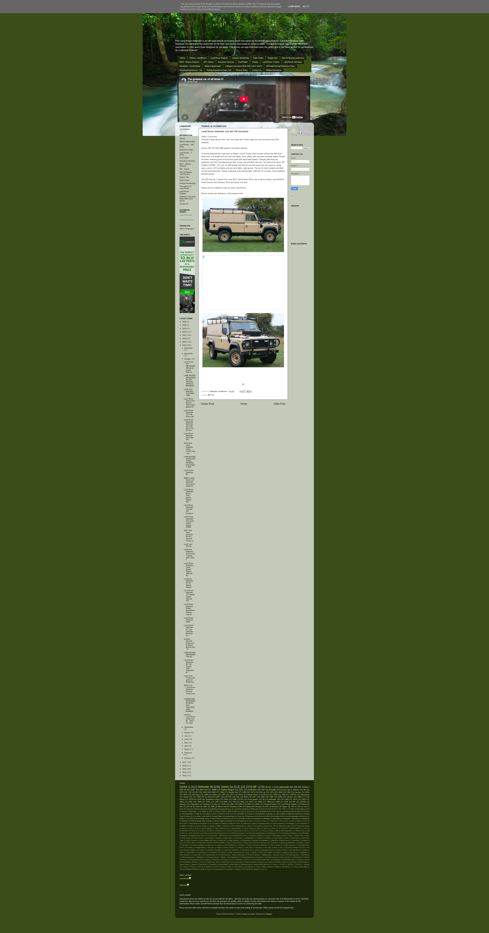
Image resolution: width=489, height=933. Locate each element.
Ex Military (295, 790)
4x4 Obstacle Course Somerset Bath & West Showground (208, 833)
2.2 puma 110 (237, 830)
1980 (284, 795)
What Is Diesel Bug (187, 142)
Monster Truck (228, 826)
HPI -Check (208, 62)
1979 (253, 792)
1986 (269, 802)
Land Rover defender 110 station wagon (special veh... (189, 596)
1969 (244, 792)
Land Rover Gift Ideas (293, 62)
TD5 (190, 792)
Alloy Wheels (194, 823)
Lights (181, 852)
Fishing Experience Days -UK (219, 70)
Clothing (223, 823)
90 (242, 799)
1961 (242, 802)
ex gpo (209, 869)
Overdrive (276, 816)
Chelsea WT (222, 840)
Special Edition (233, 864)
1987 (205, 807)
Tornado (222, 867)
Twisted (229, 821)
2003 (286, 802)
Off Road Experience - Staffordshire (193, 857)
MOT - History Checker (189, 62)
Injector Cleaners (229, 847)
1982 (271, 797)
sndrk (252, 914)
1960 (190, 802)
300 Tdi (211, 395)
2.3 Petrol (272, 821)
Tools (303, 816)
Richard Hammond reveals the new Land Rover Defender (263, 862)
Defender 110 (254, 789)
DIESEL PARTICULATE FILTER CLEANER (211, 842)
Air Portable (209, 838)
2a (230, 819)
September (188, 727)
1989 (199, 802)
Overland (185, 821)
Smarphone (212, 864)
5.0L (245, 835)
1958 (213, 792)
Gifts (237, 797)
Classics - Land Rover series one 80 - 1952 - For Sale (189, 719)
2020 (184, 339)
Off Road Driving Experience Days (280, 66)
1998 (277, 802)
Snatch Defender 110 (221, 828)
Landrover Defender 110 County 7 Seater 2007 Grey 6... (189, 555)
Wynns (265, 828)
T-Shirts (274, 864)
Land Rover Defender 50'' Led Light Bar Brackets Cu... (188, 630)
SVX (190, 828)
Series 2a (227, 786)
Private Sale (201, 821)
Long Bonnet (202, 852)
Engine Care (210, 845)
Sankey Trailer (184, 864)
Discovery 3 (275, 842)
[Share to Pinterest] (250, 391)
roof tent (248, 869)
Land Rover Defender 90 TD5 (294, 847)
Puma (263, 809)
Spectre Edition (236, 828)
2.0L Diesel (217, 830)
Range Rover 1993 (213, 862)
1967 (223, 795)
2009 (225, 819)
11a (215, 804)
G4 (308, 809)
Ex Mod (208, 797)
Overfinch (225, 859)
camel (202, 869)
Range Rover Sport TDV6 (286, 826)
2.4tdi (198, 816)
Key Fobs (268, 847)
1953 (217, 811)
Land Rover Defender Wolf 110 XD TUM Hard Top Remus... (188, 425)
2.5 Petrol (270, 830)
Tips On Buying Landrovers (293, 58)
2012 (242, 811)
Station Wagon (227, 789)
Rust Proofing (303, 862)
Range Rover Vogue (303, 826)
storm (263, 869)
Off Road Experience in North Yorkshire (277, 857)
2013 (184, 776)
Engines (219, 845)
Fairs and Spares (278, 823)
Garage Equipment (289, 845)
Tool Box (208, 867)
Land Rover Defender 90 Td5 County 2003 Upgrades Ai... (189, 666)
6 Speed (252, 835)
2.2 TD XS (227, 830)
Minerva (275, 807)
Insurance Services (226, 62)
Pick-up (262, 792)
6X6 (284, 835)
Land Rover (184, 879)
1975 (295, 799)
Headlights (183, 826)
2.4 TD (255, 830)
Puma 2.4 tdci (212, 821)
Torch (215, 867)
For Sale (276, 811)
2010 (181, 809)
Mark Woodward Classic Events (239, 852)
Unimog (251, 828)
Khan (275, 847)
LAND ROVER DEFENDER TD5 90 (189, 655)
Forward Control (270, 804)
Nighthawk (304, 852)
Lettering (304, 850)
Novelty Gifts (196, 855)
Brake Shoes (295, 838)
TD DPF (282, 864)
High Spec (210, 847)
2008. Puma (216, 819)
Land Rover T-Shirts (271, 62)
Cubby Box (295, 840)
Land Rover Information (214, 850)
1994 (208, 802)
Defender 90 (205, 786)
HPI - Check (184, 169)
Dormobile (185, 845)
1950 (304, 799)
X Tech (295, 867)
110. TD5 (282, 809)
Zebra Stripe (303, 867)
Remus (184, 828)
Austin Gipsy (238, 838)
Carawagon (256, 819)
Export (205, 809)
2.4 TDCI (291, 809)
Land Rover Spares (289, 804)
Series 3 (185, 786)
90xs (185, 823)
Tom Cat (200, 867)
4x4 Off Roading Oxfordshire (288, 833)
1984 (299, 797)
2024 (184, 325)
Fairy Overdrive (275, 845)
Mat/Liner (306, 819)
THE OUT (290, 864)
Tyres (258, 867)
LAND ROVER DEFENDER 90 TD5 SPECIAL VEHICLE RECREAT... (189, 381)
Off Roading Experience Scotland (199, 859)
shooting (256, 869)
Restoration (294, 816)
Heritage (266, 819)
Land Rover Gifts (288, 811)
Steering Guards (246, 864)
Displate (300, 842)
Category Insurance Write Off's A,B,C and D (243, 66)
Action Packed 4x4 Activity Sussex (192, 838)
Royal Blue (292, 862)
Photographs (276, 859)
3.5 (233, 814)
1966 (222, 792)
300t (308, 830)
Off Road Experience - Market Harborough (231, 855)
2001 (226, 802)
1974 (272, 792)
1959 (286, 799)
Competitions (264, 840)
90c (302, 835)
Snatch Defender (206, 828)
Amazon (183, 804)
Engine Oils (272, 58)
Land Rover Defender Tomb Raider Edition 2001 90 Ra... (188, 569)
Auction (298, 792)
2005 (277, 830)
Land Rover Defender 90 (188, 472)
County (283, 790)
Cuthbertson (246, 823)
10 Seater (250, 821)
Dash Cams (237, 842)
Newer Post (207, 403)
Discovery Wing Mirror (288, 842)
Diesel (256, 842)
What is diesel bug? (213, 66)
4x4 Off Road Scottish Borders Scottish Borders (261, 833)
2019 (184, 342)
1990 (197, 814)
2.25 (245, 830)
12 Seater (202, 811)
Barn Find (222, 807)
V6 (236, 821)
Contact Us (256, 70)
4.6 (183, 833)
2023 (184, 328)
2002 (257, 804)
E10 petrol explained (197, 845)
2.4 (250, 830)
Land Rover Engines (219, 58)
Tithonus (192, 867)
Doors (307, 842)
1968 (280, 792)
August (187, 733)
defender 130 (274, 799)
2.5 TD (280, 821)
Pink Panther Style (288, 859)
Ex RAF (267, 816)
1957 (218, 797)
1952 (307, 792)
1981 (263, 797)
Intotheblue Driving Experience (220, 809)
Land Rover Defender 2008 (188, 620)
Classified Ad (246, 840)
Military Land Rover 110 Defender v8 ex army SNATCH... (189, 482)
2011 (214, 814)
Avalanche (260, 838)
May (186, 743)
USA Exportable (187, 814)
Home (182, 58)
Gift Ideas (196, 795)
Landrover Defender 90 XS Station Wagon (188, 583)
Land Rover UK (247, 850)
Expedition (195, 804)
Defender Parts (265, 811)
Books (286, 838)
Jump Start (258, 847)
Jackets (239, 847)
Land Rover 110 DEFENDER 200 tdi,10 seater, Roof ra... (189, 367)
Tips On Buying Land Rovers (186, 173)
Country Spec (230, 816)
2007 (251, 802)
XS (263, 799)
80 (248, 819)
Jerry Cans (248, 847)
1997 (217, 802)
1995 (249, 804)
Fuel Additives (290, 823)
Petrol (240, 795)
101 (181, 807)
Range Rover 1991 (270, 826)
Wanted (270, 867)
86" (294, 802)
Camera (194, 840)
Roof (285, 862)
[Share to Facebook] (248, 391)
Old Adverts (215, 859)
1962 (205, 792)
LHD (277, 814)
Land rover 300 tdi (188, 545)
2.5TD (286, 821)
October (187, 359)
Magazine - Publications (291, 819)
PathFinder (239, 859)
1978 (223, 804)
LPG (267, 807)
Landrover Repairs (201, 826)
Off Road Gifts (240, 826)
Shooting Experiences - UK (191, 70)
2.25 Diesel (206, 814)
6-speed (267, 835)
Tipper (284, 807)
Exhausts (241, 845)
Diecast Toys (247, 842)
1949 (197, 807)
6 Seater (242, 819)
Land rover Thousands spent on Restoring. (189, 679)
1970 (191, 799)
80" (197, 792)
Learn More (294, 6)
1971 (182, 792)
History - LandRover (198, 58)
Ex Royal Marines (230, 845)
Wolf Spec (192, 811)
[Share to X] (245, 391)
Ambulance (304, 795)
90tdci (307, 835)
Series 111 (188, 797)
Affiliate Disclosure (273, 70)
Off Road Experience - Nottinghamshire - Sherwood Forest (265, 855)
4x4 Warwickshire (236, 835)
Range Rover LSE (227, 862)
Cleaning (255, 840)
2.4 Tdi (262, 830)
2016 (184, 766)
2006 (236, 811)
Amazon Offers (217, 816)
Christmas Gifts (236, 807)
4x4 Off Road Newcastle (236, 833)
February (188, 753)
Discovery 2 (264, 842)
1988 (212, 807)
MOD (283, 814)
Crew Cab (240, 816)
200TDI (293, 795)
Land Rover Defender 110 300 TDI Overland (188, 509)
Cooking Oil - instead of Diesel (280, 840)
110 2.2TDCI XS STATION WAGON (289, 828)
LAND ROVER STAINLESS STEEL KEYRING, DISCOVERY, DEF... (189, 462)
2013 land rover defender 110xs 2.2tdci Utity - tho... (189, 448)
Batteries (268, 838)
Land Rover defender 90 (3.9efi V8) (188, 437)
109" (193, 789)
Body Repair (278, 838)
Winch (259, 828)
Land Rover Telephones (231, 850)
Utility (264, 867)
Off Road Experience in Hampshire (252, 857)
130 (234, 802)
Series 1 (269, 787)
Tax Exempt (270, 789)
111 (198, 830)
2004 (229, 811)
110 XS (189, 807)
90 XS (255, 811)
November (188, 354)
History (255, 62)
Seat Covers (203, 864)
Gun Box (189, 847)
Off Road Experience (295, 814)
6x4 (304, 821)
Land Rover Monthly (241, 809)
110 (243, 786)
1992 (223, 811)
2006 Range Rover (202, 819)
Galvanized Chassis (254, 807)
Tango (185, 867)
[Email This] (241, 391)
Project (184, 811)
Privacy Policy (242, 70)
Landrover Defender (186, 215)
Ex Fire (259, 816)
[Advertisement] (245, 376)
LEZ (281, 847)
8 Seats (290, 835)
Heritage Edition (200, 847)
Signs (222, 821)
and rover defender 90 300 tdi (189, 869)
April (186, 746)
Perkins (247, 859)
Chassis (250, 814)
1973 (232, 795)
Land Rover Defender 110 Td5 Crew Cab (189, 413)
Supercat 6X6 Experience (262, 864)
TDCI (307, 811)
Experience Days (186, 150)
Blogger (269, 914)
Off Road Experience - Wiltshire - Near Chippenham (223, 857)
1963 (185, 795)
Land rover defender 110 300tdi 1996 (189, 392)
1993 (240, 804)
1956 (199, 797)
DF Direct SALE (190, 842)
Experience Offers (264, 823)
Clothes (216, 823)
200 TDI (228, 797)
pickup (242, 821)
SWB (214, 789)
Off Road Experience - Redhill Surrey (297, 855)
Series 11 (300, 811)
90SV (296, 835)
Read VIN (239, 862)
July (186, 736)
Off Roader (254, 809)
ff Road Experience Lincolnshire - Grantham (226, 869)
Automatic (240, 814)
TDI (245, 828)
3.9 (235, 819)
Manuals (212, 826)
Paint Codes (258, 58)
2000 (305, 807)
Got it (306, 6)
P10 (232, 859)
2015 (184, 769)
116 (203, 830)
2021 (184, 335)
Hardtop (206, 804)
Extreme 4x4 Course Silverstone (257, 845)
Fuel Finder (243, 62)
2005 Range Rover (287, 830)
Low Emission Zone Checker (217, 852)
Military (219, 826)
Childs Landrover (234, 840)
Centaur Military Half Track (207, 840)
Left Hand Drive (294, 850)
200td (297, 830)
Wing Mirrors (286, 867)
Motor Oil (262, 852)
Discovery (250, 816)
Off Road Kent (297, 857)
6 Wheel (259, 835)
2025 (184, 322)
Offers (249, 826)
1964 (226, 799)
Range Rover (252, 795)
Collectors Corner (234, 823)
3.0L (303, 830)
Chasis (188, 809)
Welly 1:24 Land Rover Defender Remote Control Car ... (189, 690)
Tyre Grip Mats (249, 867)
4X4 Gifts (206, 816)
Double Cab (233, 792)
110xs (264, 821)
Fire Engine (301, 809)
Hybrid (191, 826)
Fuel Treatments (302, 823)
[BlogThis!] (243, 391)
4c (187, 833)
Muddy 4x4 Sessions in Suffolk (277, 852)
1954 (292, 807)
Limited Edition (190, 852)
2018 (184, 345)
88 (305, 790)
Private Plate (258, 826)
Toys (269, 809)
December (188, 348)
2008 (260, 802)
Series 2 (305, 787)
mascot (273, 828)
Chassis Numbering (240, 58)
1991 (232, 804)
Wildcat (277, 867)
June (186, 739)
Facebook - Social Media (190, 66)
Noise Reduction (185, 855)
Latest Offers (276, 819)
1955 (182, 802)
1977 (254, 797)
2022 (184, 332)
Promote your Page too (187, 220)
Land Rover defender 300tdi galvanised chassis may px (189, 609)
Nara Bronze (294, 852)
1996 (299, 807)
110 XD (258, 821)
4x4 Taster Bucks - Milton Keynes (217, 835)
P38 (192, 821)
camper (290, 797)
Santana (193, 864)
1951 (210, 811)
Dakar (229, 842)
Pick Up (285, 816)
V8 (185, 789)
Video (188, 816)
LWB (206, 795)
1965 (275, 795)
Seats (197, 828)
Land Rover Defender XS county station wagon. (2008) (189, 522)
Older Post (279, 403)
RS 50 (202, 862)
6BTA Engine (276, 835)
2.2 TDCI (190, 819)
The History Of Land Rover (185, 187)
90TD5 (303, 802)
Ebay (254, 823)
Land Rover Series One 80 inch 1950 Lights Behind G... (189, 403)
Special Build (223, 864)
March (187, 749)
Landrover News (281, 850)
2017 (184, 762)
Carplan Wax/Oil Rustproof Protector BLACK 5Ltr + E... (189, 644)
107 (275, 809)
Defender (196, 809)
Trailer (229, 867)
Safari (214, 795)
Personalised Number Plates (261, 859)
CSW (187, 840)
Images (219, 847)
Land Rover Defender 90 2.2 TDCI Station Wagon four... (188, 496)
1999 (280, 797)
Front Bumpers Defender (264, 814)
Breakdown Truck (206, 823)
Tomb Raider (252, 799)
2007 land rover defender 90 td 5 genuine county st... (189, 536)
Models (254, 852)
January (187, 758)
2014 (184, 772)
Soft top (265, 795)
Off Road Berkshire (209, 855)
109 (295, 787)
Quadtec (299, 859)
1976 (199, 799)
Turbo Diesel (238, 867)
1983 (289, 792)
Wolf (246, 797)
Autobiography (249, 838)
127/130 (209, 830)
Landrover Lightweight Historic (263, 850)
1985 (234, 799)
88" (255, 786)
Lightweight (284, 787)
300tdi (298, 821)
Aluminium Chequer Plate (224, 838)
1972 (241, 789)
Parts (303, 804)
